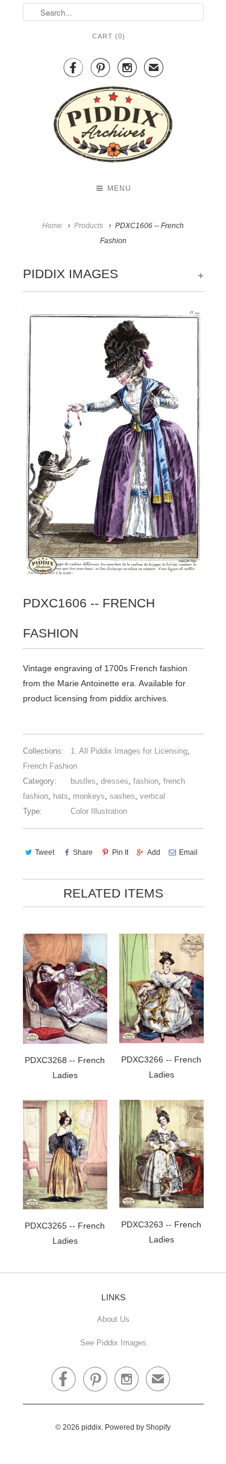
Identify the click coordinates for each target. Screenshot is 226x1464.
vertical (152, 796)
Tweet (44, 852)
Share (83, 852)
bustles (83, 781)
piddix (91, 1427)
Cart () (108, 36)
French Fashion (50, 766)
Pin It (120, 852)
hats (60, 796)
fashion (146, 781)
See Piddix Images (113, 1342)
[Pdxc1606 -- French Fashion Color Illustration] (113, 443)
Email (188, 852)
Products (88, 226)
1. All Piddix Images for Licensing (129, 750)
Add (153, 852)
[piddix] (113, 126)
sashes (122, 796)
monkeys (89, 796)
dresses (114, 781)
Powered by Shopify (138, 1427)
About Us (113, 1319)
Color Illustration (99, 811)
